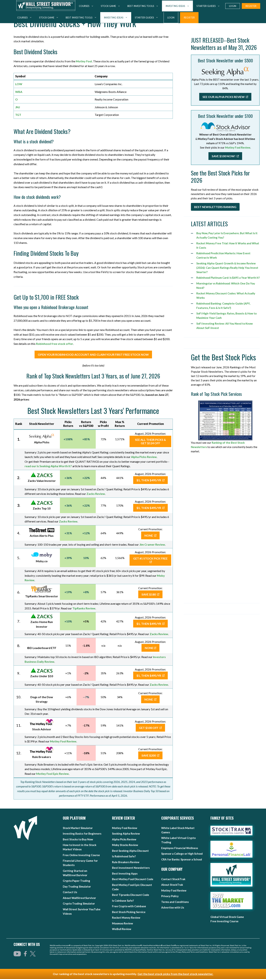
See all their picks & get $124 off (150, 441)
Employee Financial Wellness (179, 848)
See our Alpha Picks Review (223, 96)
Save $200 (149, 755)
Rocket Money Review (126, 917)
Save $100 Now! (224, 156)
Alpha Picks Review (124, 839)
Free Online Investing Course (81, 855)
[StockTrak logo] (231, 830)
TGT (18, 114)
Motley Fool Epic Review (52, 773)
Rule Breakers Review (125, 862)
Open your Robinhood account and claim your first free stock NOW (93, 354)
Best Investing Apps (125, 873)
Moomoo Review (122, 923)
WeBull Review (121, 929)
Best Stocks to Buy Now (78, 839)
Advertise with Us (172, 907)
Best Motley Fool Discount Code (132, 879)
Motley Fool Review (63, 741)
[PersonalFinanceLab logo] (231, 849)
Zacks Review (95, 493)
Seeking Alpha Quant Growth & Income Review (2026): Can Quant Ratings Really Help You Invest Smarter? (227, 268)
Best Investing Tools (79, 17)
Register (189, 17)
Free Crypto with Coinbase (129, 906)
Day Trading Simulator (77, 886)
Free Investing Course (224, 921)
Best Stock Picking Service (128, 912)
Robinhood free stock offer (54, 343)
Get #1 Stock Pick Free (150, 558)
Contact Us (70, 892)
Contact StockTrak (173, 879)
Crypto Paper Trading (76, 880)
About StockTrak (172, 884)
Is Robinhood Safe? (124, 856)
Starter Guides (144, 17)
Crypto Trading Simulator (79, 903)
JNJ (17, 107)
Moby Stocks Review (125, 845)
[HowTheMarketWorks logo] (228, 900)
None (148, 535)
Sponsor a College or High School (182, 853)
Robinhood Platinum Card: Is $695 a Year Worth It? (228, 277)
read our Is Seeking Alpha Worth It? (48, 466)
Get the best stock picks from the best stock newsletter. (175, 974)
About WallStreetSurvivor (79, 897)
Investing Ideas (113, 17)
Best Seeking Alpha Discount (130, 850)
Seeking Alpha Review (126, 833)
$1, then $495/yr (149, 480)
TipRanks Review (83, 608)
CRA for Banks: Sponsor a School (181, 859)
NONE (149, 648)
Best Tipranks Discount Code (130, 894)
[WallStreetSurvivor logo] (25, 828)
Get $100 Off (149, 727)
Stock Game (46, 17)
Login (170, 17)
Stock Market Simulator (78, 828)
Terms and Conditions (175, 901)
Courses (22, 17)
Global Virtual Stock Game (227, 916)
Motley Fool (84, 61)
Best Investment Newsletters (131, 867)
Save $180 (149, 594)
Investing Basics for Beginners (82, 833)
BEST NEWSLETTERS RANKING (215, 207)
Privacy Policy (170, 896)
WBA (18, 91)
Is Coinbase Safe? (123, 900)
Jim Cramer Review (152, 544)
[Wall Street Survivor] (45, 6)
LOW (18, 84)
